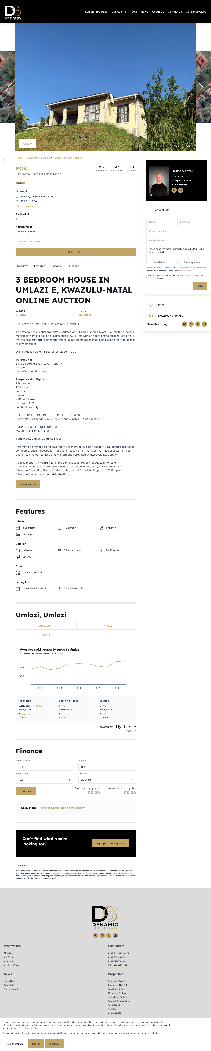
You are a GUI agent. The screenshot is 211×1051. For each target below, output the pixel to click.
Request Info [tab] (162, 210)
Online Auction (28, 484)
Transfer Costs (49, 807)
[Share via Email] (204, 324)
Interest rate (22, 773)
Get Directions (76, 252)
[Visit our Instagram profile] (102, 935)
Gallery (27, 143)
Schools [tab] (45, 634)
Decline (36, 1043)
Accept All (54, 1043)
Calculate (26, 791)
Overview (22, 265)
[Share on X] (191, 324)
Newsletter (159, 262)
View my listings (179, 185)
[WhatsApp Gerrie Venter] (180, 190)
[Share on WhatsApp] (197, 324)
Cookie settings (15, 1043)
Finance (74, 265)
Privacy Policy (186, 270)
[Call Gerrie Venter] (174, 190)
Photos (177, 146)
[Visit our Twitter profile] (108, 935)
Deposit (82, 760)
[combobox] (111, 779)
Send (200, 285)
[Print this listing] (151, 305)
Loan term (83, 773)
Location (57, 265)
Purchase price (23, 760)
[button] (10, 87)
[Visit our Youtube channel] (115, 935)
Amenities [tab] (106, 625)
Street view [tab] (45, 625)
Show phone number (181, 180)
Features (39, 265)
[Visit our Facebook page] (95, 935)
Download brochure (170, 315)
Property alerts (192, 262)
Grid (188, 146)
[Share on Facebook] (184, 324)
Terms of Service (153, 278)
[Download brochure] (151, 315)
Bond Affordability (73, 807)
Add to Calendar (25, 206)
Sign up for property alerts (110, 843)
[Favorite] (4, 160)
